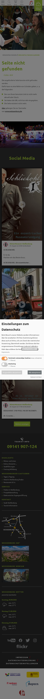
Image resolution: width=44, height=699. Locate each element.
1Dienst (11, 360)
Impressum (5, 352)
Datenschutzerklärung (30, 349)
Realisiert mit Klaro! (36, 377)
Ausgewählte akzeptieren (12, 372)
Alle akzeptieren (35, 372)
